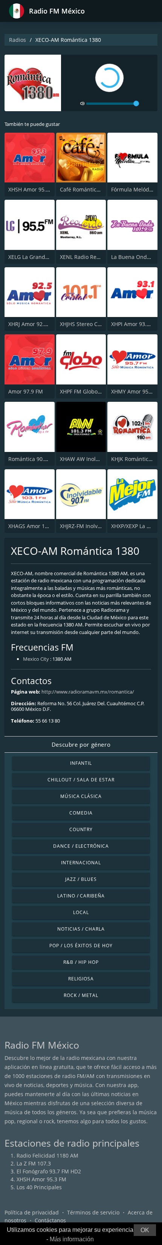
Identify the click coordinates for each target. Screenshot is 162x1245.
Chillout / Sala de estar (80, 779)
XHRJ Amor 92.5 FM (32, 324)
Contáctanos (50, 1220)
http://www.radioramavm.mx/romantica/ (87, 691)
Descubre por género (81, 744)
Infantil (81, 763)
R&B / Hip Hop (80, 962)
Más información (72, 1239)
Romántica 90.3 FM (32, 458)
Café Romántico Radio (87, 189)
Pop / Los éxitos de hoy (80, 945)
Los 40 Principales (39, 1187)
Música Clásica (81, 796)
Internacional (81, 862)
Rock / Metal (81, 995)
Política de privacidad (32, 1212)
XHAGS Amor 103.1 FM (36, 526)
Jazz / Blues (81, 879)
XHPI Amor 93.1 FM (135, 324)
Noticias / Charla (81, 929)
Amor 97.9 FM (25, 391)
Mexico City (36, 658)
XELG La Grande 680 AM (38, 256)
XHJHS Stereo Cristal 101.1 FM (97, 324)
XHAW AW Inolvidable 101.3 (94, 458)
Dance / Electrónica (81, 846)
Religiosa (81, 978)
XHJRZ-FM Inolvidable (86, 526)
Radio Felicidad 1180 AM (47, 1155)
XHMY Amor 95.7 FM (136, 391)
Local (81, 912)
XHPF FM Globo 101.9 (86, 391)
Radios (17, 39)
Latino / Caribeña (81, 896)
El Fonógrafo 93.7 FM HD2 (49, 1171)
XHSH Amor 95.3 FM (33, 189)
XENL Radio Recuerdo (87, 256)
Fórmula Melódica (133, 189)
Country (81, 829)
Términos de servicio (93, 1212)
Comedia (81, 813)
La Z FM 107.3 (34, 1163)
